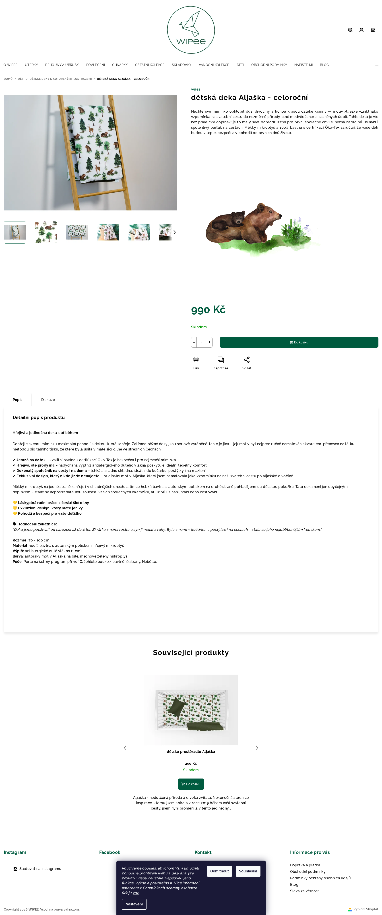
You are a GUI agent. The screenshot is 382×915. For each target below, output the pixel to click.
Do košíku (301, 342)
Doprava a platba (305, 865)
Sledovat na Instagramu (40, 869)
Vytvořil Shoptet (365, 909)
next (256, 747)
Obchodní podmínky (308, 872)
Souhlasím (248, 871)
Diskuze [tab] (48, 400)
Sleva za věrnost (304, 891)
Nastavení (134, 904)
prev (125, 747)
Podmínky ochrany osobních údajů (320, 878)
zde (136, 893)
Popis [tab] (18, 400)
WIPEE (195, 89)
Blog (294, 884)
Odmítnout (219, 871)
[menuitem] (10, 65)
